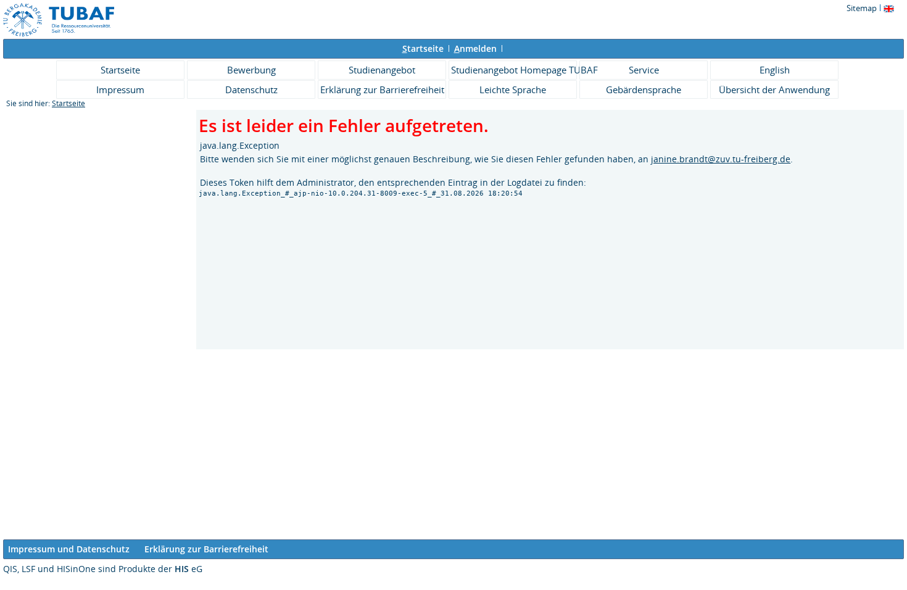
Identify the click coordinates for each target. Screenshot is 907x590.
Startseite (120, 70)
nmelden (475, 48)
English (775, 70)
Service (644, 70)
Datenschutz (251, 89)
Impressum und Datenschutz (69, 549)
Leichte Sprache (512, 89)
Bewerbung (251, 70)
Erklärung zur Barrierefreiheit (382, 89)
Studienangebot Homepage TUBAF (514, 70)
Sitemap (862, 8)
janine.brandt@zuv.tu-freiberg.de (720, 159)
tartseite (423, 48)
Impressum (120, 89)
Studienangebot (382, 70)
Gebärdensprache (643, 89)
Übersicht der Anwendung (774, 89)
